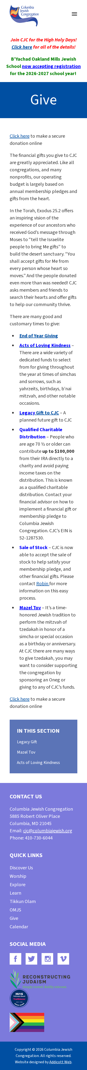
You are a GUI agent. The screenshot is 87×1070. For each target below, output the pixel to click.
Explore (17, 884)
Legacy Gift (27, 742)
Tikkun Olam (23, 901)
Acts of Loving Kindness (38, 763)
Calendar (19, 926)
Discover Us (21, 868)
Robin (42, 583)
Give (14, 918)
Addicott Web (60, 1062)
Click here (22, 47)
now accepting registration (51, 66)
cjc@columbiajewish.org (47, 830)
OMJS (15, 910)
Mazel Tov (30, 607)
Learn (15, 893)
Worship (18, 876)
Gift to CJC (39, 413)
